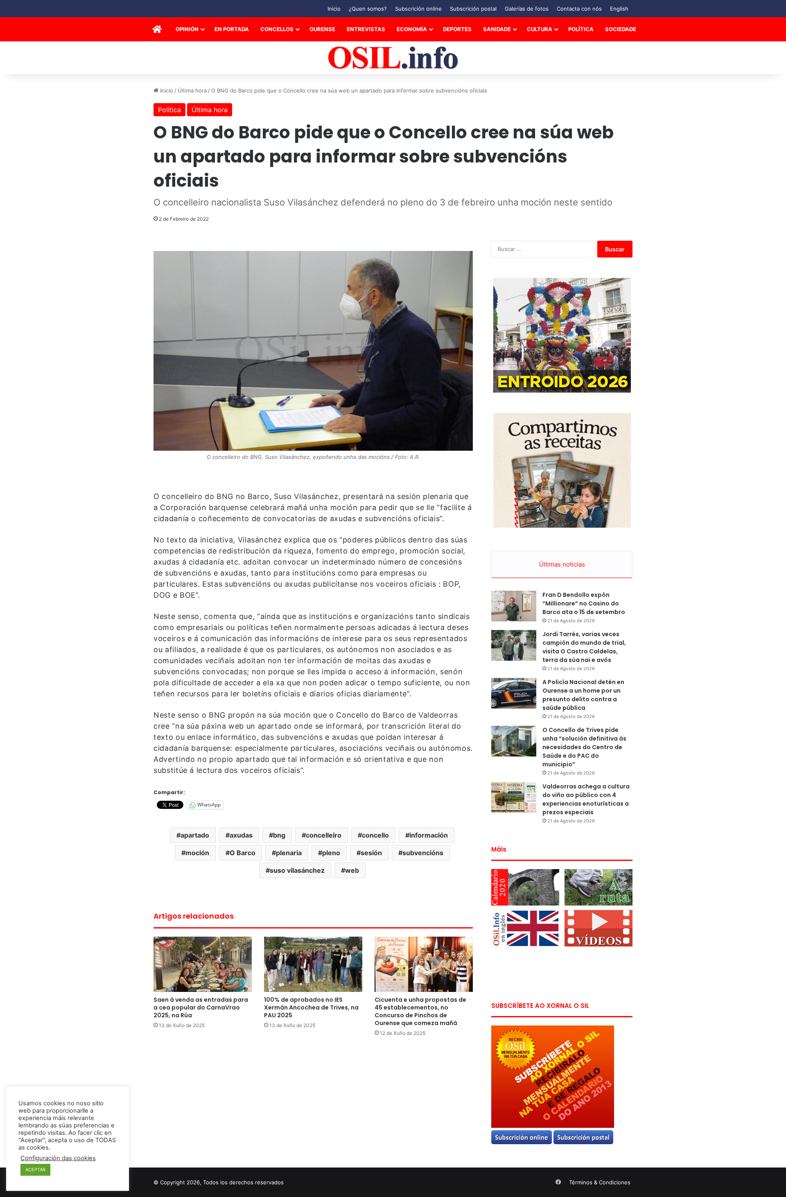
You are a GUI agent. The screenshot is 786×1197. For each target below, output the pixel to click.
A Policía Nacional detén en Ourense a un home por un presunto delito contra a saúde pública (583, 695)
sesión (371, 853)
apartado (195, 835)
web (352, 870)
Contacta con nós (579, 8)
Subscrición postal (473, 8)
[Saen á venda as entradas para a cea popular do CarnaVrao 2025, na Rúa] (203, 964)
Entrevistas (366, 29)
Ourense (322, 29)
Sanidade (497, 29)
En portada (232, 29)
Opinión (187, 29)
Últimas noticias (562, 564)
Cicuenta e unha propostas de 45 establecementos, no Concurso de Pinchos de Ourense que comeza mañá (420, 1011)
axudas (241, 835)
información (428, 835)
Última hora (192, 90)
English (619, 8)
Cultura (539, 29)
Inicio (334, 8)
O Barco (242, 853)
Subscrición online (418, 8)
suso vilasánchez (297, 870)
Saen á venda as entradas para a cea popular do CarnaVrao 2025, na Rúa (201, 1007)
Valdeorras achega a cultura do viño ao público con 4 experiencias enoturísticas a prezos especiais (586, 799)
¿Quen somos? (368, 8)
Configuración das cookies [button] (58, 1158)
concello (375, 835)
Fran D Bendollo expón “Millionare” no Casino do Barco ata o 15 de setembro (583, 603)
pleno (331, 853)
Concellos (277, 29)
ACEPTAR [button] (35, 1169)
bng (279, 835)
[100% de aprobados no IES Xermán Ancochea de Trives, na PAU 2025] (313, 964)
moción (197, 853)
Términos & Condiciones (599, 1182)
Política (581, 29)
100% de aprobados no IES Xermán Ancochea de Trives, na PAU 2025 (311, 1007)
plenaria (289, 853)
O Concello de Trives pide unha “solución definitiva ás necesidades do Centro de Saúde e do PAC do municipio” (584, 747)
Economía (412, 29)
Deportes (457, 29)
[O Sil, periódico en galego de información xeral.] (393, 58)
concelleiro (323, 835)
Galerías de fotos (527, 8)
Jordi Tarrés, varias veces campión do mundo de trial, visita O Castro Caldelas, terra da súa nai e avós (584, 647)
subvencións (422, 853)
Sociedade (620, 29)
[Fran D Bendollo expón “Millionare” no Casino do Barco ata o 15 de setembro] (513, 606)
